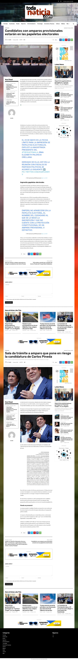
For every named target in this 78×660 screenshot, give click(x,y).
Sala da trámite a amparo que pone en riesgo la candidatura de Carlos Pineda (15, 263)
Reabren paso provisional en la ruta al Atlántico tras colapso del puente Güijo (29, 326)
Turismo (61, 92)
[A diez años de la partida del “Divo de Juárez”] (57, 101)
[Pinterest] (66, 40)
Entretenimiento (9, 99)
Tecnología (62, 113)
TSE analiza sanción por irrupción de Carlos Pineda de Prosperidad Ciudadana (41, 263)
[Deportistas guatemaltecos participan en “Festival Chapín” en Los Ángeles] (64, 72)
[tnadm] (6, 40)
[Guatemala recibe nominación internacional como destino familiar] (57, 94)
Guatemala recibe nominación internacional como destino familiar (10, 95)
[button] (73, 24)
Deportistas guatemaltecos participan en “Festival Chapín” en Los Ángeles (11, 87)
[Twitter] (61, 1)
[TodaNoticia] (39, 12)
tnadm (9, 39)
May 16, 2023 (44, 178)
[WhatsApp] (72, 40)
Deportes (7, 83)
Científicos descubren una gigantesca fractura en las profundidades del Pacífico (66, 116)
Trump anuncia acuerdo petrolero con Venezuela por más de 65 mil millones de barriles (47, 326)
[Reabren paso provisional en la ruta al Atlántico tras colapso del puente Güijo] (30, 317)
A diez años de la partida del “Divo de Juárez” (11, 103)
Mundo (41, 330)
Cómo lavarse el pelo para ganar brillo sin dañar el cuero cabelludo (66, 109)
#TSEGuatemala (30, 152)
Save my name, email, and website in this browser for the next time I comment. (21, 299)
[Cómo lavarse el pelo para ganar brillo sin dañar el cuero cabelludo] (57, 108)
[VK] (69, 40)
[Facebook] (58, 1)
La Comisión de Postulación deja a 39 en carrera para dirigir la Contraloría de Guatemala (65, 327)
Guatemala (24, 330)
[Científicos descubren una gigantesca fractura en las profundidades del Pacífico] (57, 115)
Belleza (61, 106)
